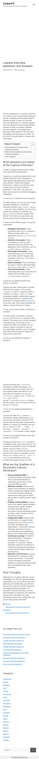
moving (29, 301)
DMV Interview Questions (12, 644)
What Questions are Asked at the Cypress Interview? (16, 148)
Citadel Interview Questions (13, 647)
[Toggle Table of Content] (31, 144)
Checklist (6, 700)
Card (5, 688)
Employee (6, 706)
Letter (5, 719)
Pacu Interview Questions (12, 664)
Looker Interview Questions (13, 640)
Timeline (6, 740)
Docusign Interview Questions (14, 637)
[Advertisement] (19, 33)
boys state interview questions (17, 613)
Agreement (7, 679)
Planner (6, 725)
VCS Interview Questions (12, 650)
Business (6, 685)
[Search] (33, 750)
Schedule (6, 737)
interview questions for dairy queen (16, 634)
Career (8, 604)
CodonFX (8, 3)
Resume (6, 734)
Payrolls (6, 722)
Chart (5, 697)
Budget (5, 682)
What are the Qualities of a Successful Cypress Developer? (18, 153)
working (31, 522)
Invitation (6, 713)
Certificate (7, 694)
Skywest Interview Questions (14, 661)
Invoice (5, 716)
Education (7, 703)
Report (5, 731)
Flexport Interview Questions (14, 658)
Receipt (6, 728)
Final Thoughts (10, 156)
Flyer (5, 710)
